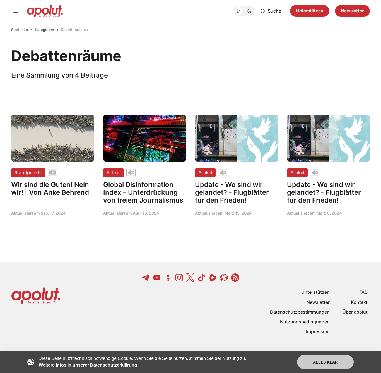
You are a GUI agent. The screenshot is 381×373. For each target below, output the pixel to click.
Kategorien (44, 29)
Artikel (113, 172)
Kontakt (359, 302)
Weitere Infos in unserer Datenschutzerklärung (88, 365)
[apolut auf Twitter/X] (190, 277)
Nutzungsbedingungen (305, 321)
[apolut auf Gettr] (168, 277)
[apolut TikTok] (201, 277)
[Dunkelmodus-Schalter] (244, 11)
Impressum (318, 331)
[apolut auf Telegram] (146, 277)
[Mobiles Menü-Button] (16, 11)
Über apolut (355, 312)
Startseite (19, 29)
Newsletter (352, 11)
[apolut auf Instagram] (179, 277)
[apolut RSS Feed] (235, 277)
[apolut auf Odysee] (224, 277)
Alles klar (325, 362)
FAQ (363, 292)
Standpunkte (28, 172)
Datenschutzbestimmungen (300, 312)
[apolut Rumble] (213, 277)
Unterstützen (309, 11)
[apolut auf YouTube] (157, 277)
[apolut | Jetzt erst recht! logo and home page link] (45, 11)
